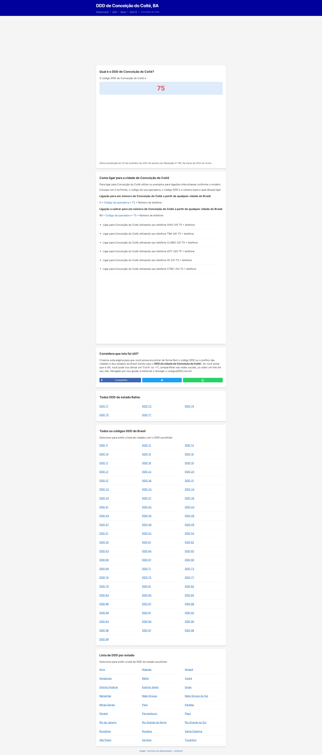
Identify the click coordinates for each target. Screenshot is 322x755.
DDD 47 (104, 524)
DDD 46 (189, 515)
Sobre (142, 751)
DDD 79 (104, 586)
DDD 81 (146, 586)
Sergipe (146, 740)
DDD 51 (103, 533)
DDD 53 (146, 533)
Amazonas (105, 678)
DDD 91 (146, 612)
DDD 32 (104, 489)
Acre (102, 669)
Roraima (147, 731)
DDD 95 (189, 621)
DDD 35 (104, 498)
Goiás (188, 687)
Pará (144, 704)
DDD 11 (103, 445)
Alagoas (146, 669)
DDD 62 (189, 542)
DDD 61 (146, 542)
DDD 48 (146, 524)
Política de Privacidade (159, 751)
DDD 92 (189, 612)
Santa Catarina (193, 731)
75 (133, 202)
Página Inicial (102, 12)
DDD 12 (146, 445)
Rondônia (105, 731)
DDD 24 (189, 471)
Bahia (123, 12)
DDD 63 (104, 551)
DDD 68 (189, 559)
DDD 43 (189, 507)
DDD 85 (189, 595)
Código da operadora (116, 202)
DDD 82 (189, 586)
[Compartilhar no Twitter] (162, 380)
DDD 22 (146, 471)
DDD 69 (104, 568)
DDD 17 (103, 463)
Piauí (188, 713)
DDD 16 (189, 454)
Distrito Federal (108, 687)
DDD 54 (189, 533)
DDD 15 (146, 454)
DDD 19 (189, 463)
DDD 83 (104, 595)
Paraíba (189, 704)
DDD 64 (146, 551)
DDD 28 (146, 480)
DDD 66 (104, 559)
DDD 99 (104, 639)
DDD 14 (104, 454)
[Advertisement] (161, 40)
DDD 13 (189, 445)
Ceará (188, 678)
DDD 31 (189, 480)
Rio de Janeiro (108, 722)
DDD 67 (146, 559)
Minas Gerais (107, 704)
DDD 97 (146, 630)
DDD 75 (133, 12)
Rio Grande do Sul (195, 722)
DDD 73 (146, 406)
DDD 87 (146, 604)
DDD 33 (147, 489)
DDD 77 (146, 415)
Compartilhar (121, 380)
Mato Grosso (149, 696)
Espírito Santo (150, 687)
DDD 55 (104, 542)
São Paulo (105, 740)
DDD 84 (146, 595)
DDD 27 (104, 480)
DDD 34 (189, 489)
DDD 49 (189, 524)
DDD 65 (189, 551)
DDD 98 (189, 630)
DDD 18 (146, 463)
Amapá (189, 669)
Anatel (208, 163)
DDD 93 (104, 621)
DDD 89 (104, 612)
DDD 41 (104, 507)
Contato (178, 751)
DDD (114, 12)
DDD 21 (103, 471)
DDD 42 (146, 507)
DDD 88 (189, 604)
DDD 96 (104, 630)
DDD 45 (146, 515)
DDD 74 (189, 406)
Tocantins (190, 740)
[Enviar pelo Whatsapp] (203, 380)
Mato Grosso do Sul (196, 696)
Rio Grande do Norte (154, 722)
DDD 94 (146, 621)
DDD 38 (189, 498)
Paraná (103, 713)
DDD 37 (146, 498)
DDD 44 (104, 515)
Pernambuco (149, 713)
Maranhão (105, 696)
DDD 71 (103, 406)
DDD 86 (104, 604)
